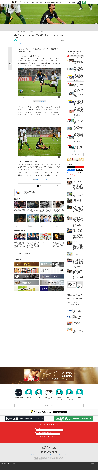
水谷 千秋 (76, 86)
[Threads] (48, 452)
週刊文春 (44, 2)
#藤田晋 (62, 256)
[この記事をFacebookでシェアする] (10, 53)
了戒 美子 (18, 40)
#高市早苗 (16, 256)
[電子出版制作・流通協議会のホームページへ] (36, 458)
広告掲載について (34, 454)
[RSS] (56, 452)
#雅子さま (27, 256)
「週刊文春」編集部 (78, 80)
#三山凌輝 (48, 256)
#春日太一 (53, 256)
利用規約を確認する (44, 436)
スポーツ (20, 43)
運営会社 (65, 454)
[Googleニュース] (50, 452)
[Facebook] (42, 452)
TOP (15, 31)
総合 (78, 53)
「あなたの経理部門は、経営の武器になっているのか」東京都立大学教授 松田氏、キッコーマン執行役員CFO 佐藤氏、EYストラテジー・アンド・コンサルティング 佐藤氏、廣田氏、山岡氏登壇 (20, 245)
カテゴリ (33, 2)
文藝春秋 (48, 2)
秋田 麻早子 (76, 123)
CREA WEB (9, 463)
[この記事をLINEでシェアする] (10, 60)
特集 (37, 2)
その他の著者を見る (49, 405)
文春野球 (68, 2)
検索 (74, 2)
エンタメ (18, 31)
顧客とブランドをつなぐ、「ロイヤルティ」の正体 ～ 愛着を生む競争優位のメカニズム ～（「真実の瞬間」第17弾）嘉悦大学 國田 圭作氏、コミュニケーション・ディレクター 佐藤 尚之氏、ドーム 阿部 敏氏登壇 (33, 245)
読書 (60, 2)
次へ (58, 185)
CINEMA (57, 2)
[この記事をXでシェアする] (10, 49)
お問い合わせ (41, 454)
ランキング (28, 2)
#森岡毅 (57, 256)
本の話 (14, 463)
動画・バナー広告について (50, 454)
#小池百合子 (43, 256)
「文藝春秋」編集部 (78, 141)
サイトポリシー (59, 454)
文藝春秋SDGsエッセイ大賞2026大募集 (45, 242)
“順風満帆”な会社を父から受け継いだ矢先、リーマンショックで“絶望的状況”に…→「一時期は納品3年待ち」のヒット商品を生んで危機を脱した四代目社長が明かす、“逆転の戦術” (58, 244)
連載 (41, 2)
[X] (45, 452)
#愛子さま (32, 256)
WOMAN (53, 2)
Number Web (3, 463)
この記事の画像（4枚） (40, 101)
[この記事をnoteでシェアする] (10, 63)
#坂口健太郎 (22, 256)
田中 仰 (76, 63)
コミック (64, 2)
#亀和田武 (37, 256)
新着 (24, 2)
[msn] (53, 452)
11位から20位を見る (75, 154)
